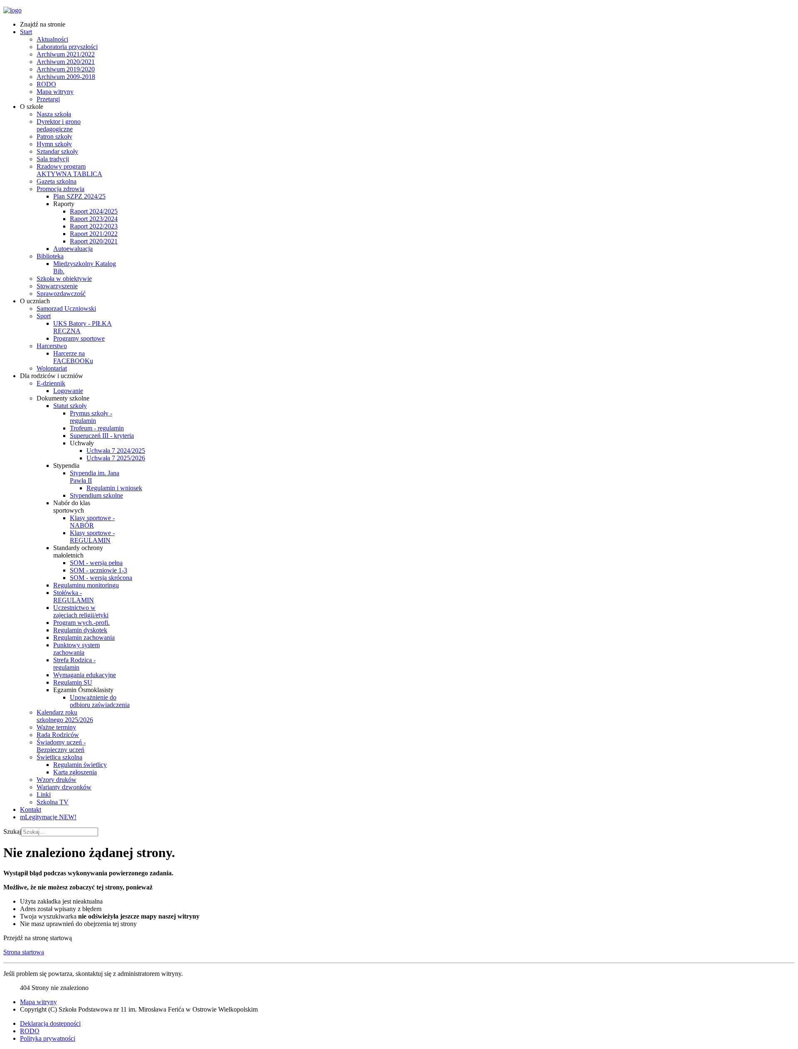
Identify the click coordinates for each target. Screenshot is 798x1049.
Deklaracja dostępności (50, 1023)
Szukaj (12, 831)
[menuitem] (42, 24)
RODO (29, 1030)
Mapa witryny (38, 1001)
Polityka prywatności (47, 1038)
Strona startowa (23, 952)
